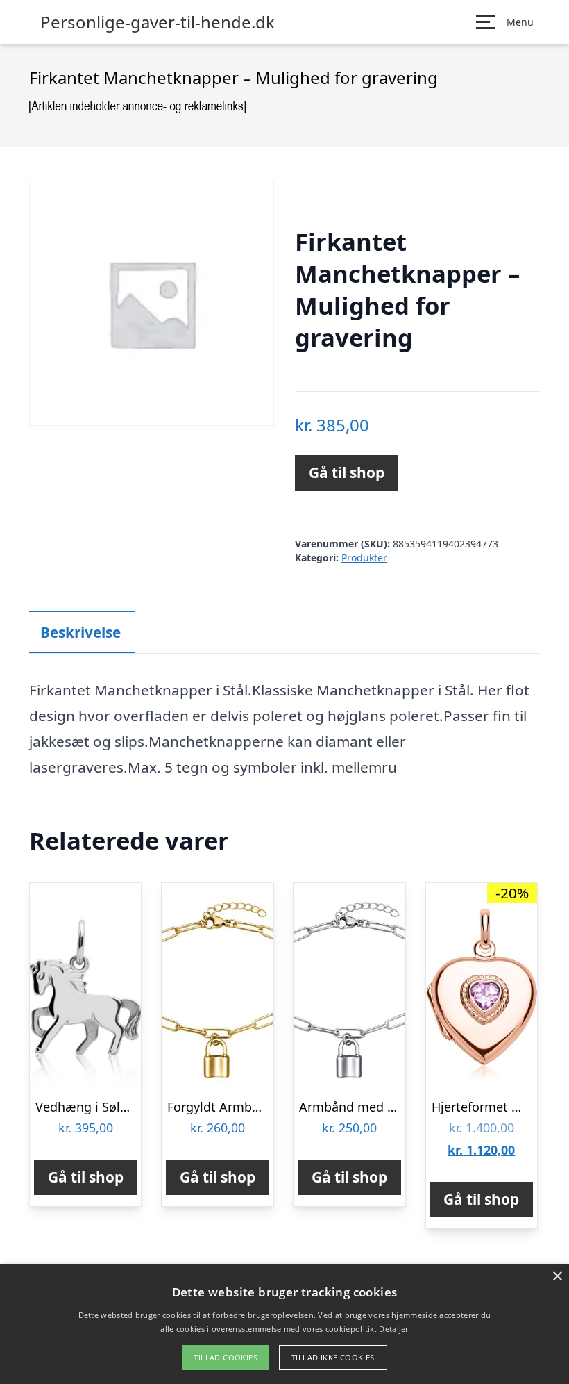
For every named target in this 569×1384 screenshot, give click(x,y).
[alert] (284, 1324)
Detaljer (393, 1329)
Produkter (364, 557)
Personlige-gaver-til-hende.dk (157, 22)
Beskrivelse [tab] (80, 632)
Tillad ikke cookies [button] (333, 1357)
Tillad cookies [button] (225, 1357)
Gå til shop (346, 472)
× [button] (557, 1276)
